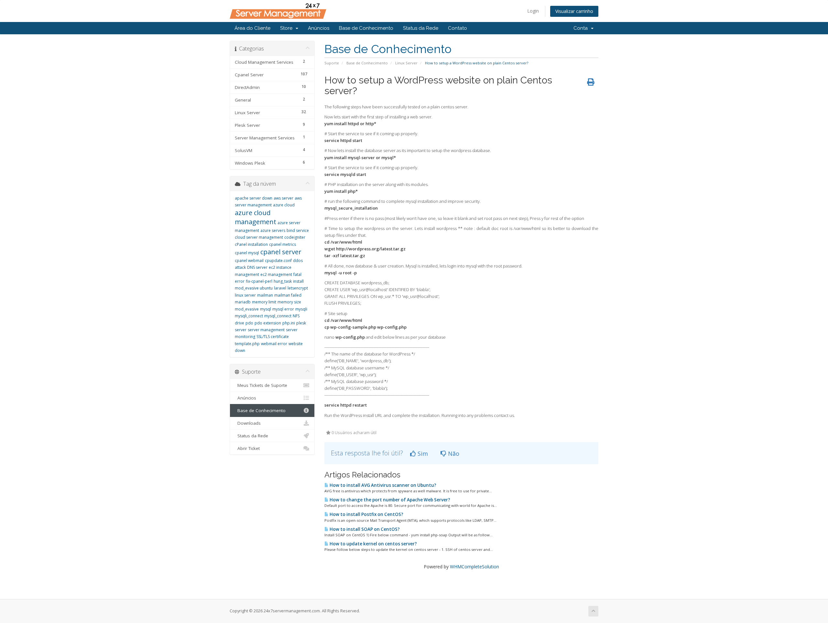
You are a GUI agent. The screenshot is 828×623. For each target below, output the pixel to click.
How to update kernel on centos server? (373, 544)
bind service (298, 230)
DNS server (257, 267)
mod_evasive (247, 309)
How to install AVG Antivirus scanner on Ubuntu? (382, 485)
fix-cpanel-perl (259, 281)
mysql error (283, 309)
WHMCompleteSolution (474, 566)
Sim (422, 453)
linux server (245, 295)
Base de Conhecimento (366, 28)
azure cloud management (255, 217)
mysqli (301, 309)
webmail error (274, 343)
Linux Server (406, 62)
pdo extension (268, 323)
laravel (280, 288)
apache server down (253, 198)
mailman (265, 295)
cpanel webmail (249, 260)
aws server (283, 198)
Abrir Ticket (247, 448)
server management (266, 330)
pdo (249, 323)
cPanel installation (251, 244)
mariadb (243, 302)
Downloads (248, 423)
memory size (289, 302)
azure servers (272, 230)
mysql (265, 309)
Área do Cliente (252, 28)
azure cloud (284, 205)
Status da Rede (420, 28)
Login (533, 11)
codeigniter (294, 237)
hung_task (283, 281)
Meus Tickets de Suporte (261, 385)
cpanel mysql (247, 253)
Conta (581, 28)
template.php (247, 343)
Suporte (331, 62)
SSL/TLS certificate (272, 336)
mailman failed (287, 295)
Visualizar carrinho (574, 11)
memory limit (264, 302)
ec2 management (276, 274)
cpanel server (280, 251)
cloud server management (259, 237)
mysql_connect (277, 316)
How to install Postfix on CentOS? (366, 514)
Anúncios (318, 28)
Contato (457, 28)
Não (452, 453)
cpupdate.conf (278, 260)
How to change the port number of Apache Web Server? (389, 500)
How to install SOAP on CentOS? (364, 529)
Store (287, 28)
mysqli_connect (249, 316)
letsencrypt (298, 288)
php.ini (288, 323)
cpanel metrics (282, 244)
